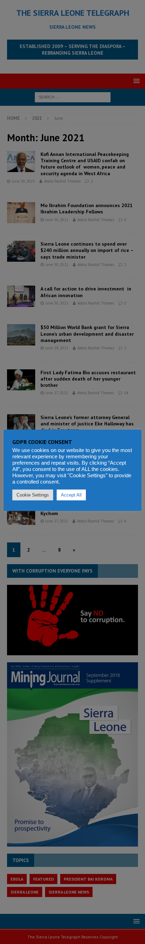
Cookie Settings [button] (33, 495)
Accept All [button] (71, 495)
